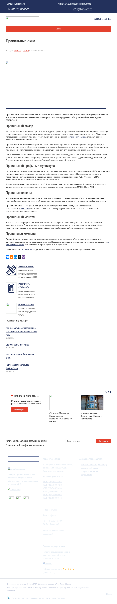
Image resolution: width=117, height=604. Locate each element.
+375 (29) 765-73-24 (52, 488)
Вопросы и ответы (89, 471)
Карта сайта (86, 474)
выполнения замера (76, 137)
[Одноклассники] (11, 257)
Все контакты (51, 510)
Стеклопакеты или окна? (17, 344)
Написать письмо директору (94, 464)
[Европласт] (16, 469)
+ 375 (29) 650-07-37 (82, 9)
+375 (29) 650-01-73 (52, 491)
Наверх (109, 594)
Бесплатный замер (89, 468)
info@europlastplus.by (53, 476)
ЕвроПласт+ (26, 249)
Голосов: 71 (49, 572)
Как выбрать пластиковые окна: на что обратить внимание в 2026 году (21, 331)
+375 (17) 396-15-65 (52, 481)
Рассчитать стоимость (24, 285)
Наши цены (24, 208)
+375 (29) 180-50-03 (52, 494)
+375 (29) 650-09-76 (52, 498)
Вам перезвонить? (102, 18)
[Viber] (23, 257)
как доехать (58, 471)
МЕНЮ (58, 29)
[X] (19, 257)
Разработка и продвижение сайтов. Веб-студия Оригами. (38, 598)
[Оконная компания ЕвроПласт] (22, 19)
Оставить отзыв (26, 304)
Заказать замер (26, 266)
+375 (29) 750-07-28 (52, 485)
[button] (106, 392)
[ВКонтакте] (7, 257)
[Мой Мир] (15, 257)
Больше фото (19, 409)
